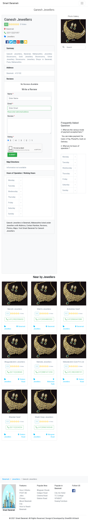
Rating (10, 137)
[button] (63, 31)
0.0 (6, 24)
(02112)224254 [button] (15, 427)
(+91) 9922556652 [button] (15, 319)
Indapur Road (42, 493)
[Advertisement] (29, 255)
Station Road (42, 498)
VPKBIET (58, 498)
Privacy (22, 498)
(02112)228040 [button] (15, 372)
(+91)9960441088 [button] (74, 319)
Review (11, 116)
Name (10, 94)
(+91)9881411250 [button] (44, 372)
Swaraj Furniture (61, 501)
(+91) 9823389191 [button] (74, 372)
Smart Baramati (10, 3)
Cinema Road (42, 496)
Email (10, 104)
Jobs (21, 496)
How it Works (24, 490)
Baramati (5, 479)
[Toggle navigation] (82, 3)
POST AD (23, 493)
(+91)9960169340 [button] (44, 427)
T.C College (59, 496)
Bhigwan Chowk (43, 490)
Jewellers (16, 479)
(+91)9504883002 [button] (44, 319)
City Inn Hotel (60, 493)
